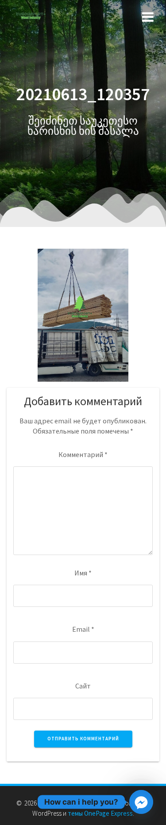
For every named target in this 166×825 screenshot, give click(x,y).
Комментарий (83, 454)
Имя (83, 572)
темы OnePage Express (100, 813)
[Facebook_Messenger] (141, 802)
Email (83, 629)
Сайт (83, 685)
